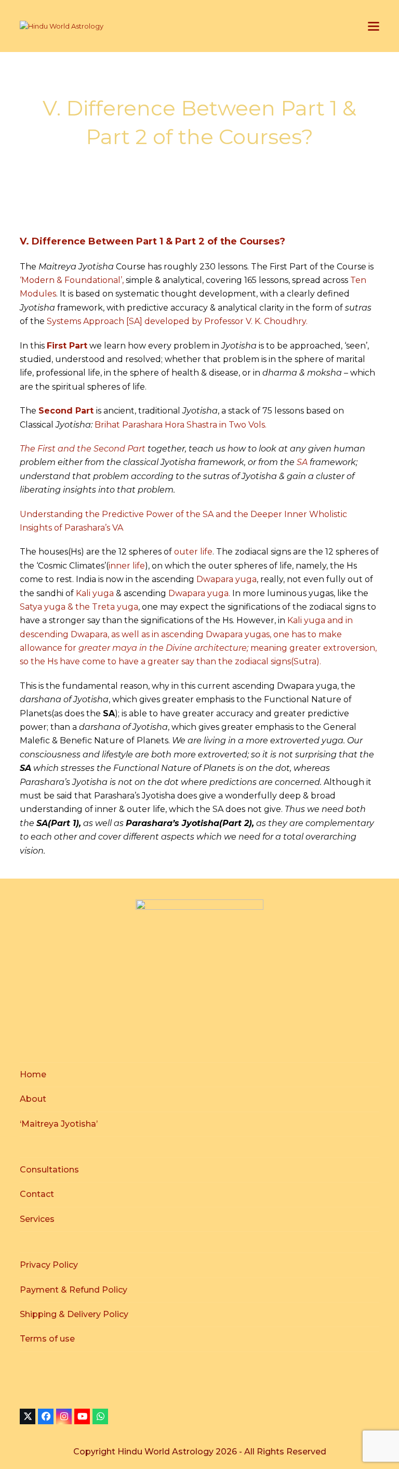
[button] (373, 26)
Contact (37, 1194)
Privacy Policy (49, 1265)
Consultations (49, 1170)
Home (33, 1074)
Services (37, 1219)
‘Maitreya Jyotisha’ (59, 1124)
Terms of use (47, 1339)
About (33, 1099)
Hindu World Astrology (166, 1452)
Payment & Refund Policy (73, 1290)
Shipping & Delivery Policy (74, 1314)
